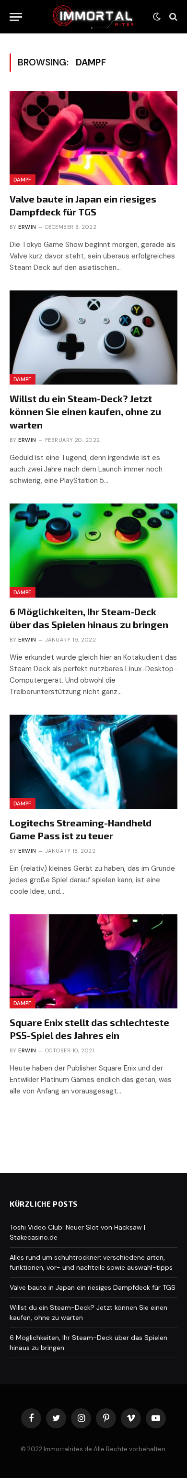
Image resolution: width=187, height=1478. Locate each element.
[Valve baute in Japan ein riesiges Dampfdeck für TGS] (93, 138)
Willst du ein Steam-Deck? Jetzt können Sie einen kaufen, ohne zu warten (85, 411)
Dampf (22, 179)
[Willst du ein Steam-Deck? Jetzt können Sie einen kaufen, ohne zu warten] (93, 337)
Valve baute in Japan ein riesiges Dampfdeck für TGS (92, 1287)
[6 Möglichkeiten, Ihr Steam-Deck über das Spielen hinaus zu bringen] (93, 550)
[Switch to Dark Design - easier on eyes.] (157, 16)
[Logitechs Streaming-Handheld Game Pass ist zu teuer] (93, 762)
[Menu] (16, 17)
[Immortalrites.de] (93, 16)
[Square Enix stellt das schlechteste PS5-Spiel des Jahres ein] (93, 961)
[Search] (172, 17)
